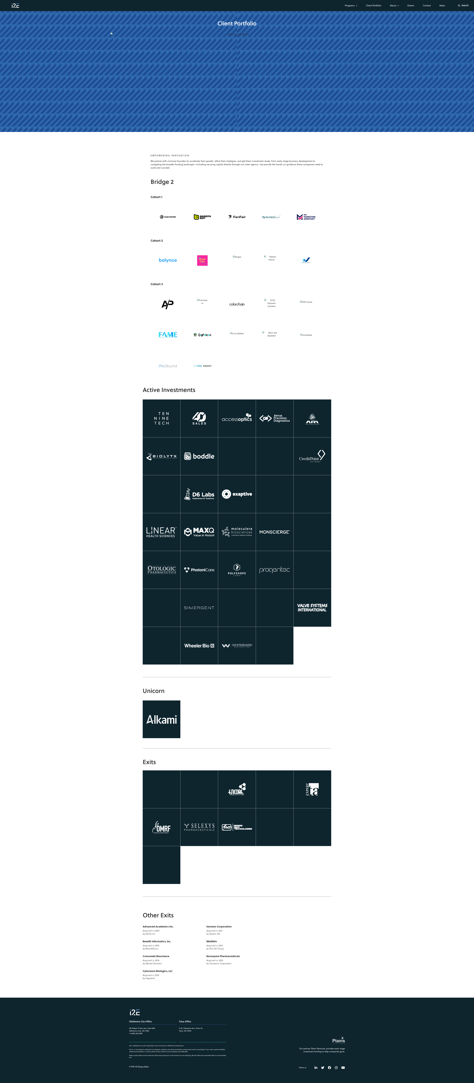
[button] (462, 5)
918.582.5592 (184, 1052)
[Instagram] (336, 1067)
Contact (427, 5)
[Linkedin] (316, 1067)
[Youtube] (343, 1067)
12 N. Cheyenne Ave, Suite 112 (190, 1028)
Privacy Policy (143, 1066)
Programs (350, 5)
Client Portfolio (373, 5)
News (442, 5)
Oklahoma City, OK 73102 (139, 1031)
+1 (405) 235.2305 (135, 1033)
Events (410, 5)
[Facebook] (329, 1067)
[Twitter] (323, 1067)
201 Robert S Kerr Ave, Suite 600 (142, 1028)
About (393, 5)
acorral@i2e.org (175, 1052)
